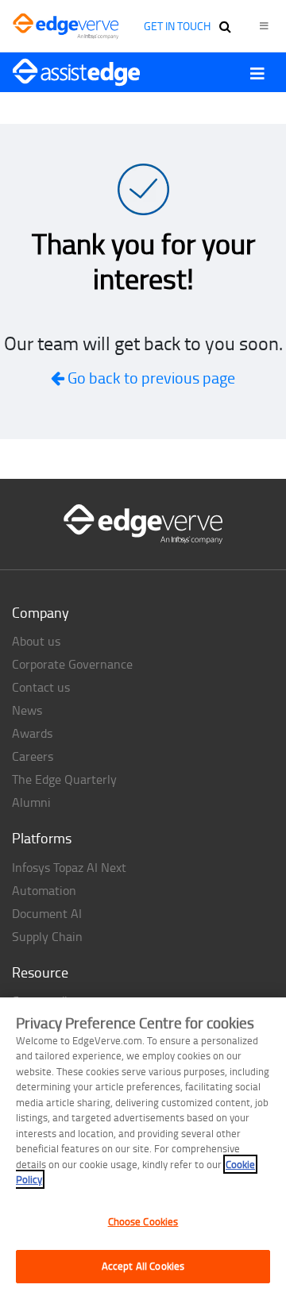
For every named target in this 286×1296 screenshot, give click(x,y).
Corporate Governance (72, 664)
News (27, 710)
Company (40, 612)
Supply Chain (47, 936)
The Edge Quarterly (64, 779)
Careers (32, 756)
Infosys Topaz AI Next (69, 867)
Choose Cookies (143, 1221)
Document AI (47, 913)
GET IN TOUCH (177, 25)
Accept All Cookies (143, 1266)
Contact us (41, 687)
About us (36, 641)
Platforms (42, 837)
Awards (32, 733)
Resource (40, 972)
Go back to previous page (149, 377)
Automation (44, 890)
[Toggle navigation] (257, 73)
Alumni (31, 802)
